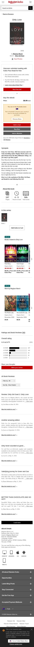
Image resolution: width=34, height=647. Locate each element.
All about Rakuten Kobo (10, 572)
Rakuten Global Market (11, 623)
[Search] (30, 8)
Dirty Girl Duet (19, 56)
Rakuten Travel (24, 623)
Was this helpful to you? (8, 409)
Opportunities (7, 578)
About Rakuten (21, 626)
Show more (29, 401)
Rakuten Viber (21, 621)
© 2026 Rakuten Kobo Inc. (10, 614)
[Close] (32, 629)
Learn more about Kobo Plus (13, 85)
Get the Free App (8, 595)
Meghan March (18, 54)
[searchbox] (17, 8)
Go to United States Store (20, 641)
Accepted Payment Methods (12, 602)
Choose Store (17, 119)
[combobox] (8, 380)
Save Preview (18, 59)
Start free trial (17, 89)
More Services (11, 626)
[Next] (31, 259)
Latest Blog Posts (8, 584)
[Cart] (30, 2)
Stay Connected (7, 589)
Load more (17, 522)
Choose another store (15, 644)
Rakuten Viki (11, 621)
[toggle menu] (3, 2)
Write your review (17, 367)
